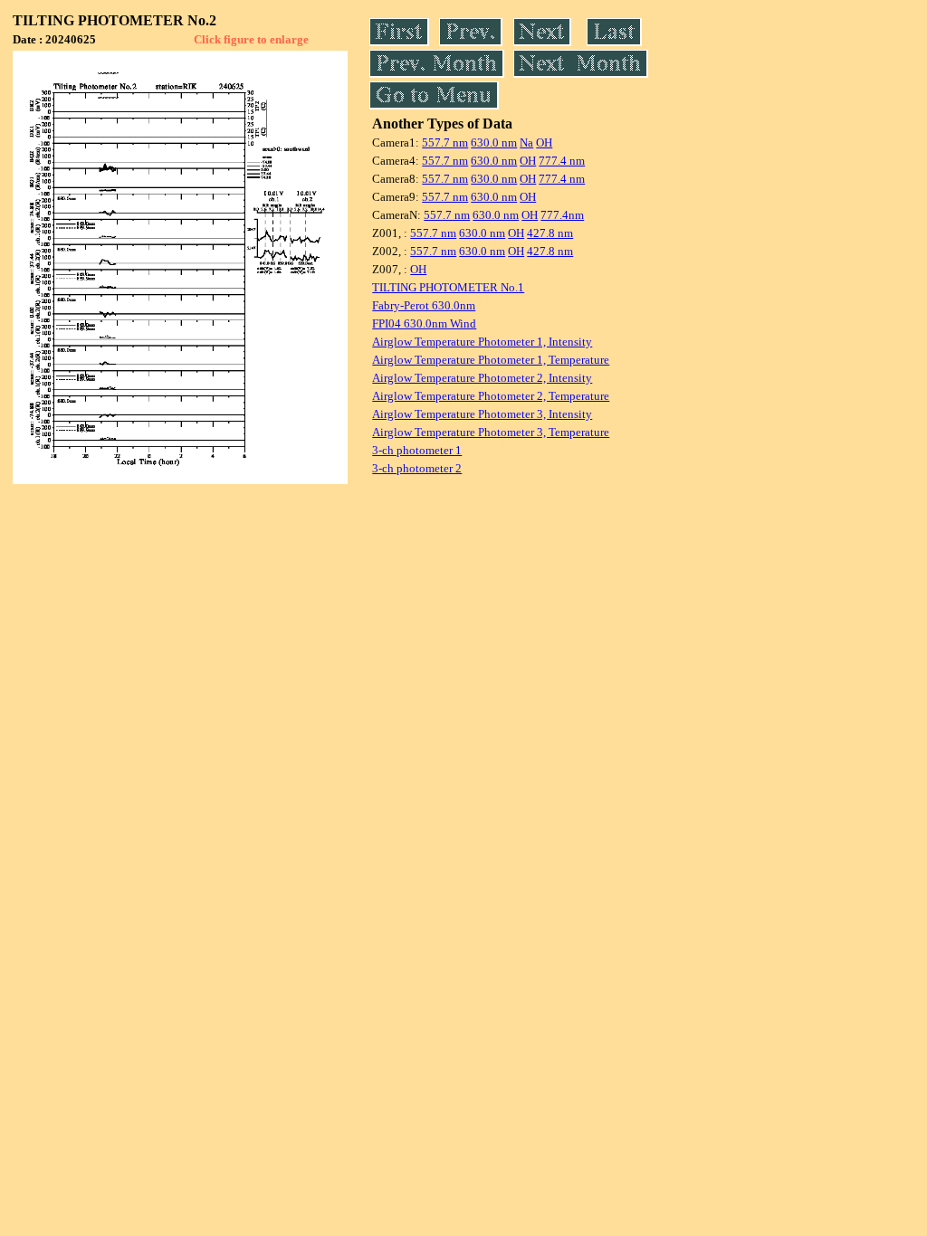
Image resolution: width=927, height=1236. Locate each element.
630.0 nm (494, 142)
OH (544, 142)
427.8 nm (550, 233)
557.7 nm (445, 142)
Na (526, 142)
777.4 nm (562, 160)
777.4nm (562, 215)
